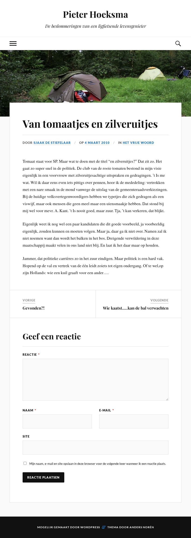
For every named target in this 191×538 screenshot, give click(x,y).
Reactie (31, 354)
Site (26, 436)
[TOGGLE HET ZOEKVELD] (177, 43)
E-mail (106, 410)
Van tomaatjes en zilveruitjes (90, 123)
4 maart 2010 (97, 143)
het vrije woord (138, 143)
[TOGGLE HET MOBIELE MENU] (13, 43)
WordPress (90, 527)
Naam (29, 410)
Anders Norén (142, 527)
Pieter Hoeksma (95, 14)
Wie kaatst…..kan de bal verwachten (135, 307)
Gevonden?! (33, 307)
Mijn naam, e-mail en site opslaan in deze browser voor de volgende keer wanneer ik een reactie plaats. (97, 464)
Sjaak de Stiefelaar (52, 143)
